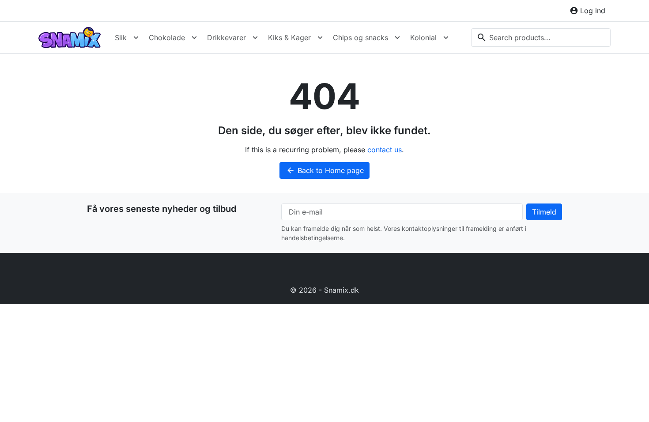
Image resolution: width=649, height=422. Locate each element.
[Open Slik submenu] (136, 37)
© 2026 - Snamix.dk (324, 290)
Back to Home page (325, 170)
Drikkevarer (226, 37)
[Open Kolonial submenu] (446, 37)
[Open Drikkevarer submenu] (255, 37)
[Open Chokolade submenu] (194, 37)
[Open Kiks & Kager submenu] (320, 37)
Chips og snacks (360, 37)
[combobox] (541, 37)
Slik (121, 37)
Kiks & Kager (289, 37)
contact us (384, 149)
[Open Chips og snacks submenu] (397, 37)
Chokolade (167, 37)
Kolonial (423, 37)
